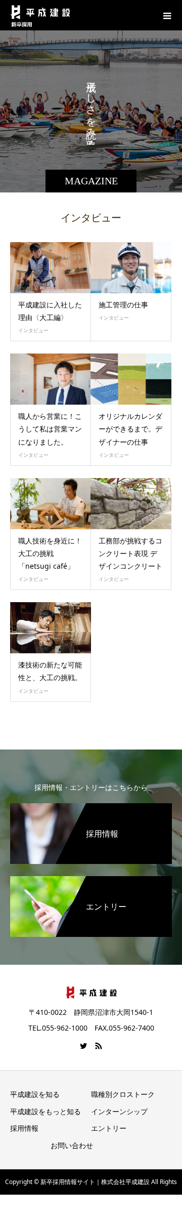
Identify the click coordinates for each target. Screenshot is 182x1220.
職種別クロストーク (123, 1094)
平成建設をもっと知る (45, 1111)
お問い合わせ (72, 1145)
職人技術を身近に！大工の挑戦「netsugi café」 (50, 553)
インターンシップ (119, 1111)
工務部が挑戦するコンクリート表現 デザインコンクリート (130, 553)
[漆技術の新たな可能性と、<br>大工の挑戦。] (50, 627)
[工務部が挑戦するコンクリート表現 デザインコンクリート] (130, 503)
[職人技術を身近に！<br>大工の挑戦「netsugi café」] (50, 503)
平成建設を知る (35, 1094)
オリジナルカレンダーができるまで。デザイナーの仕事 (130, 428)
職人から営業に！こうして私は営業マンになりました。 (50, 428)
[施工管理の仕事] (130, 267)
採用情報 (24, 1128)
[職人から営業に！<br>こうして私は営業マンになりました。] (50, 379)
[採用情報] (91, 809)
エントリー (108, 1128)
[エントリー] (91, 882)
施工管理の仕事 (123, 304)
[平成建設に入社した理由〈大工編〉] (50, 267)
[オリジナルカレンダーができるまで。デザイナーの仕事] (130, 379)
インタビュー (33, 330)
